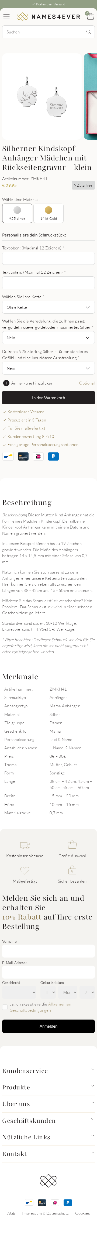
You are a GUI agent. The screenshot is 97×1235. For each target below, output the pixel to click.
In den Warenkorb (48, 397)
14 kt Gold (48, 218)
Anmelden (48, 1026)
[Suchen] (89, 32)
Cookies (82, 1213)
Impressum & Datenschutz (45, 1213)
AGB (11, 1213)
